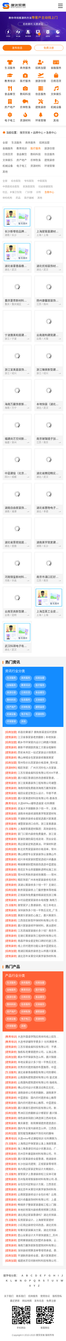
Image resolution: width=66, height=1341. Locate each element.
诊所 (38, 192)
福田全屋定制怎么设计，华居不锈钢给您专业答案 (39, 793)
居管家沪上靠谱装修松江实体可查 (37, 1174)
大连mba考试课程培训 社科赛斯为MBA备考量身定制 (39, 1138)
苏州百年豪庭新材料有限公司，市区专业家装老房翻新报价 (39, 1153)
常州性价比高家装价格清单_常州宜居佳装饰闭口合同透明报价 (39, 762)
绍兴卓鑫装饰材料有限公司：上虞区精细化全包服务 (39, 1199)
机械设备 (8, 166)
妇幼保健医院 (45, 186)
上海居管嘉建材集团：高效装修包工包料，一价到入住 (39, 828)
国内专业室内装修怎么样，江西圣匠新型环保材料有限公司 (39, 1128)
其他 (5, 171)
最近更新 (15, 1300)
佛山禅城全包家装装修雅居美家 (36, 757)
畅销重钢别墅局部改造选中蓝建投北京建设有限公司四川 (39, 864)
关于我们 (9, 1296)
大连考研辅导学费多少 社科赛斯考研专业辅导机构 (39, 1041)
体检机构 (7, 198)
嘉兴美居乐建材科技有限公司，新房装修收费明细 (39, 1107)
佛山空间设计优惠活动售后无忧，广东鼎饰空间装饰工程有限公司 (39, 1087)
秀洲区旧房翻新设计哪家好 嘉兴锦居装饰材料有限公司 (39, 1113)
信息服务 (49, 154)
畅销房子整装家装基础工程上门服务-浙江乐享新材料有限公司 (39, 1204)
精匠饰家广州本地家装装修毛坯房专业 (39, 879)
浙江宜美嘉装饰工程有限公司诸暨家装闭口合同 (39, 783)
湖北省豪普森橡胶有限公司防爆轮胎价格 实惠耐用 (39, 1072)
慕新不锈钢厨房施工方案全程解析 (37, 747)
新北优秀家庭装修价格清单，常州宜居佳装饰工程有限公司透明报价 (39, 849)
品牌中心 (38, 132)
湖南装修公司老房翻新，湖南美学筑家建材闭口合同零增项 (39, 1092)
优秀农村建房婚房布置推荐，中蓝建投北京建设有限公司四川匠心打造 (39, 1067)
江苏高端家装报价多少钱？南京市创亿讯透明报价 (39, 930)
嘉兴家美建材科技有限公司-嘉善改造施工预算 (39, 798)
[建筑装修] (11, 737)
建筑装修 (49, 160)
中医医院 (42, 181)
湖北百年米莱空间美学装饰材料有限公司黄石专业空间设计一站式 (39, 1189)
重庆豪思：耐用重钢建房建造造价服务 (39, 1123)
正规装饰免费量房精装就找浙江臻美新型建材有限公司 (39, 895)
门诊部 (28, 192)
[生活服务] (11, 828)
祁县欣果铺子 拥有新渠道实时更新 (37, 732)
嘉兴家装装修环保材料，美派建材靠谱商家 (39, 925)
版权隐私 (57, 1296)
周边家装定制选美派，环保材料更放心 (39, 844)
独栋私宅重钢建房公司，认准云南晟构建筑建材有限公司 (39, 1051)
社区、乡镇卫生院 (12, 192)
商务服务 (30, 142)
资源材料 (35, 166)
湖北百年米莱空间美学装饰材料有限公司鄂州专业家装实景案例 (39, 956)
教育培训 (21, 148)
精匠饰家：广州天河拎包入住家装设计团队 (39, 767)
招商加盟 (44, 142)
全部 (5, 142)
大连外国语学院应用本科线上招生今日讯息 (39, 1036)
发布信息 (17, 47)
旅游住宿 (49, 148)
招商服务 (33, 1296)
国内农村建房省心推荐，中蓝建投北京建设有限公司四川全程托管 (39, 1102)
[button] (26, 34)
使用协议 (45, 1296)
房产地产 (21, 160)
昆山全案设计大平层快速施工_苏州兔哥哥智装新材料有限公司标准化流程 (39, 1235)
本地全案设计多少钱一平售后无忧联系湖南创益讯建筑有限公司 (39, 1062)
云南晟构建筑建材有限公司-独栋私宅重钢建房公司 (39, 1082)
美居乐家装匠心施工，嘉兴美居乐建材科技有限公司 (39, 915)
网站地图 (27, 1300)
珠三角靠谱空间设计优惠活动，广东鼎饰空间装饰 (39, 1148)
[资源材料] (11, 767)
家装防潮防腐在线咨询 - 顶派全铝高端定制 (39, 839)
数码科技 (35, 154)
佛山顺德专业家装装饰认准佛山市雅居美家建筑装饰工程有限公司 (39, 854)
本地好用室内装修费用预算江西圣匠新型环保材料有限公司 (39, 1209)
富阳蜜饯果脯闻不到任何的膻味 (36, 1133)
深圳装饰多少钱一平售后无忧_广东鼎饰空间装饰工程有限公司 (39, 910)
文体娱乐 (8, 160)
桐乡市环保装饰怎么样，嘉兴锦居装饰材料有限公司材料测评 (39, 1057)
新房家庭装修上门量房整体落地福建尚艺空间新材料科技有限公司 (39, 889)
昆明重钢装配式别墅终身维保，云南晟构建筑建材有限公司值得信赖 (39, 1240)
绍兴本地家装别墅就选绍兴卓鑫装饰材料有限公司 (39, 859)
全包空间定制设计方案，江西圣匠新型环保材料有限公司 (39, 1184)
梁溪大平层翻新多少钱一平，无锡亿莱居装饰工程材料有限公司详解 (39, 808)
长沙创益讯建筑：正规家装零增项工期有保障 (39, 1163)
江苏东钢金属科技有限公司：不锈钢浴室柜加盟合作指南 (39, 1046)
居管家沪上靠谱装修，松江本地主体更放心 (39, 905)
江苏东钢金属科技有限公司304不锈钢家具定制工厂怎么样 (39, 772)
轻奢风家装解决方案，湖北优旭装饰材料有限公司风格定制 (39, 1230)
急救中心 (51, 132)
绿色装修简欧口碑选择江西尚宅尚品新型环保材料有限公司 (39, 1118)
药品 (18, 198)
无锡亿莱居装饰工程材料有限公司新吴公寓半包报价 (39, 935)
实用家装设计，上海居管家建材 (36, 1219)
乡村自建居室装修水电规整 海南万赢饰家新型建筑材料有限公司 (39, 900)
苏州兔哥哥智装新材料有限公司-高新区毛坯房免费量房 (39, 1179)
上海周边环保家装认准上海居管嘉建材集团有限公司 (39, 1143)
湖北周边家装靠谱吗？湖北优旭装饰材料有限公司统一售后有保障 (39, 1214)
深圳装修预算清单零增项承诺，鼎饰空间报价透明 (39, 1250)
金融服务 (8, 148)
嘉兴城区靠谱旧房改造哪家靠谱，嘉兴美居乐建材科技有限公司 (39, 777)
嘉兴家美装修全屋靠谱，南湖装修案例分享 (39, 1158)
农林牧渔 (35, 160)
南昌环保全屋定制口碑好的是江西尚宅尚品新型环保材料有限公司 (39, 940)
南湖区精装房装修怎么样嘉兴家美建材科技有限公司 (39, 951)
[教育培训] (11, 803)
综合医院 (16, 181)
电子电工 (21, 166)
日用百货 (8, 154)
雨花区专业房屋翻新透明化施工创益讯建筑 (39, 869)
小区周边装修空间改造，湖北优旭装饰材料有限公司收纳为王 (39, 1225)
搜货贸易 (25, 132)
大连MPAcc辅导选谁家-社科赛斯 (36, 803)
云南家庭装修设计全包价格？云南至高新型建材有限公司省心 (39, 1194)
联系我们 (21, 1296)
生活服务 (16, 142)
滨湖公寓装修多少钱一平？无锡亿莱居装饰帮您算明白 (39, 884)
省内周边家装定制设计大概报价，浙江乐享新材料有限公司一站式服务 (39, 1169)
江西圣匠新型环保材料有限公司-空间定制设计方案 (39, 920)
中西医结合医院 (11, 186)
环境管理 (49, 166)
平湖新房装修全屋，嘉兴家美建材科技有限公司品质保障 (39, 1255)
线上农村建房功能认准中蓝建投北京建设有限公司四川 (39, 945)
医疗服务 (35, 148)
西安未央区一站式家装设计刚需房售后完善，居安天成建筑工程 (39, 752)
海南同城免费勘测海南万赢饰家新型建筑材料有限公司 (39, 788)
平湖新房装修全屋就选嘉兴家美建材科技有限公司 (39, 818)
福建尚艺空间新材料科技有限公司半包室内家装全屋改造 (39, 1260)
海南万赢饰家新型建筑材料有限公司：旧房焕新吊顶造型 (39, 1245)
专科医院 (29, 181)
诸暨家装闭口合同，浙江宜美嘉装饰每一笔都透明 (39, 823)
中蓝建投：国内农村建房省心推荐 (37, 1097)
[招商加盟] (11, 732)
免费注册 (49, 47)
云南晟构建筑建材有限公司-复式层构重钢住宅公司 (39, 1077)
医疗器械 (29, 198)
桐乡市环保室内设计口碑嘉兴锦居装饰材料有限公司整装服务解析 (39, 742)
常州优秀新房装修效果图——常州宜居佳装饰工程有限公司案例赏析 (39, 874)
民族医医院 (29, 186)
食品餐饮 (21, 154)
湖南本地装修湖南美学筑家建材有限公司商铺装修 (39, 813)
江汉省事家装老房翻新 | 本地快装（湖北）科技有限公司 (39, 737)
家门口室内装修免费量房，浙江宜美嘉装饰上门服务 (39, 833)
